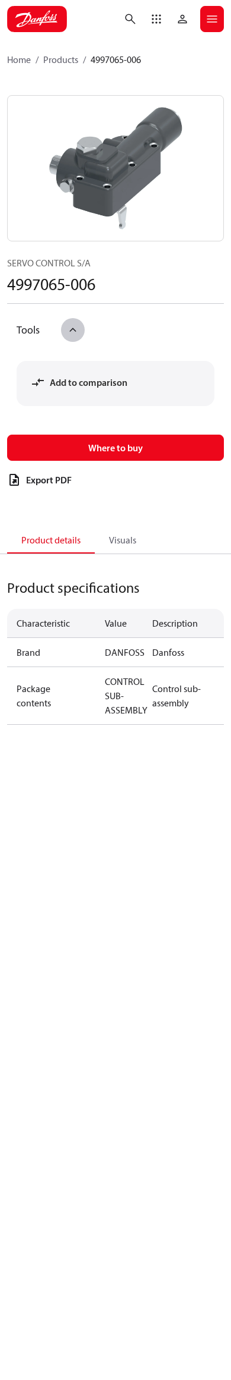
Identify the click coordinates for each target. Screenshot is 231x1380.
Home (19, 59)
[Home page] (37, 19)
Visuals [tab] (122, 540)
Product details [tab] (51, 540)
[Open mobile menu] (212, 19)
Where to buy (115, 448)
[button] (156, 19)
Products (60, 59)
